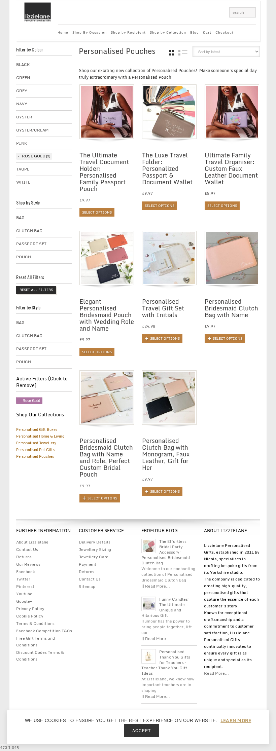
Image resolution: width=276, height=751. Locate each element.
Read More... (216, 673)
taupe (22, 169)
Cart (207, 32)
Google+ (24, 601)
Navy (21, 104)
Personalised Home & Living (40, 436)
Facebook (25, 571)
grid (171, 52)
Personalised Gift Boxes (36, 429)
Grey (21, 90)
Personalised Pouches (35, 456)
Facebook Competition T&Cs (44, 631)
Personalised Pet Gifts (35, 450)
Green (23, 77)
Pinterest (25, 586)
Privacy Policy (30, 608)
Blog (194, 32)
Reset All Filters (36, 289)
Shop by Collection (168, 32)
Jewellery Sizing (95, 549)
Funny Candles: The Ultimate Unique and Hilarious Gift (165, 607)
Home (63, 32)
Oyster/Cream (32, 130)
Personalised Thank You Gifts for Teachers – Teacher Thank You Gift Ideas (165, 662)
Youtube (24, 594)
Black (23, 64)
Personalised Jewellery (36, 443)
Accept (141, 730)
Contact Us (27, 549)
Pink (21, 143)
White (23, 182)
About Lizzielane (32, 542)
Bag (20, 217)
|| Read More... (155, 586)
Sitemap (87, 586)
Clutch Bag (29, 230)
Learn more (235, 720)
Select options (97, 212)
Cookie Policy (29, 616)
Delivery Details (94, 542)
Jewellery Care (93, 557)
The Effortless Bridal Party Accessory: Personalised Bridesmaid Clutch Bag (165, 552)
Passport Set (31, 243)
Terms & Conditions (35, 623)
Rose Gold (33, 156)
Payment (87, 564)
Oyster (24, 117)
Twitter (23, 579)
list (182, 52)
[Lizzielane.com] (37, 11)
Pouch (23, 257)
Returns (24, 557)
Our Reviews (28, 564)
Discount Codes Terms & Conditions (40, 655)
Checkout (224, 32)
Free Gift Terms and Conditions (35, 641)
